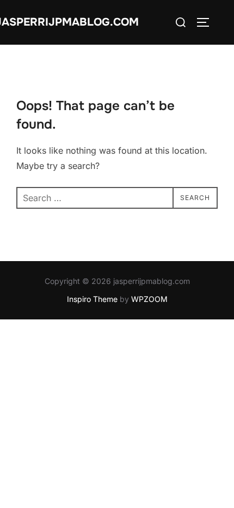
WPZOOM (149, 299)
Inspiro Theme (92, 299)
